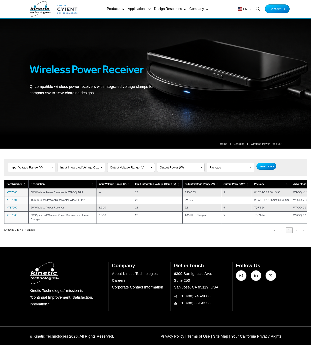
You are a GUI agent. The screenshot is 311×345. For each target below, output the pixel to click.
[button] (24, 184)
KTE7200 (12, 207)
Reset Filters (266, 166)
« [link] (275, 230)
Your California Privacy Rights (256, 336)
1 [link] (289, 230)
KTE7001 (12, 200)
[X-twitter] (271, 275)
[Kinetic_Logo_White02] (67, 273)
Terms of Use (198, 336)
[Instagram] (241, 275)
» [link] (303, 230)
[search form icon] (256, 8)
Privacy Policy (172, 336)
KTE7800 (12, 215)
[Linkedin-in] (256, 275)
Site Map (220, 336)
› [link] (296, 230)
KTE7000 (12, 192)
